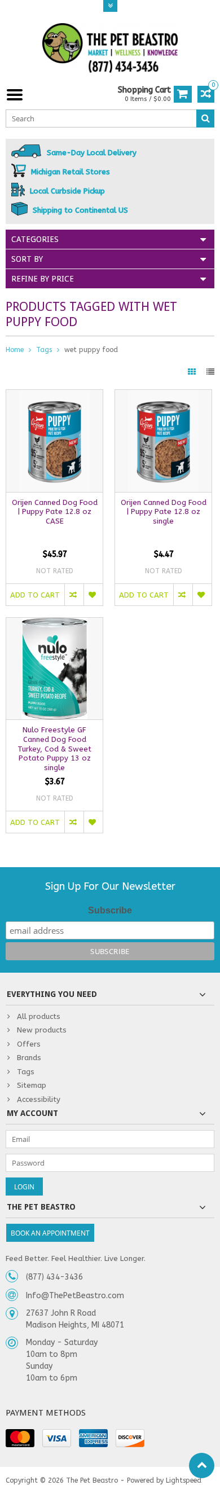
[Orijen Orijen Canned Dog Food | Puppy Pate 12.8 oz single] (163, 396)
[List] (210, 372)
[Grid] (193, 372)
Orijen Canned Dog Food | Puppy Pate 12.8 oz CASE (55, 512)
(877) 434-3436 (54, 1277)
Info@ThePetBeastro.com (75, 1295)
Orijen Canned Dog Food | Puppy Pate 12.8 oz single (163, 512)
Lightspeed (183, 1480)
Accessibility (38, 1099)
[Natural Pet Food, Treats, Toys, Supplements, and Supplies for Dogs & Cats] (110, 48)
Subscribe (110, 910)
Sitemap (31, 1085)
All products (38, 1016)
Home (15, 350)
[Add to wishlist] (93, 594)
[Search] (205, 118)
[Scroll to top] (201, 1465)
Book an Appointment (50, 1233)
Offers (29, 1044)
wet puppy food (91, 350)
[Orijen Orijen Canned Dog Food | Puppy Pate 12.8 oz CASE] (54, 396)
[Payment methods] (20, 1438)
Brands (29, 1057)
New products (42, 1030)
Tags (44, 350)
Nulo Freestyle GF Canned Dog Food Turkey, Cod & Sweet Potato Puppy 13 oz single (54, 749)
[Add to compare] (73, 594)
